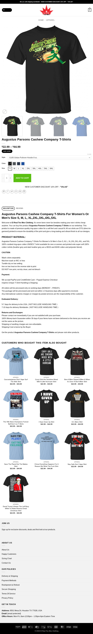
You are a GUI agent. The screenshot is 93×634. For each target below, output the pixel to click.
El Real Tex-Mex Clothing (49, 631)
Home (41, 20)
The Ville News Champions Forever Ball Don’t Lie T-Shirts (16, 423)
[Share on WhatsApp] (4, 192)
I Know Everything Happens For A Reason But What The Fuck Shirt (46, 465)
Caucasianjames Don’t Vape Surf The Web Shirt (16, 380)
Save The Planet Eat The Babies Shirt (16, 465)
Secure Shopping (9, 589)
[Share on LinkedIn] (24, 192)
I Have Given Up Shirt (46, 422)
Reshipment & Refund (11, 585)
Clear (89, 154)
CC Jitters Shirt (77, 422)
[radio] (10, 163)
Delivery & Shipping (10, 576)
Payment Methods (9, 580)
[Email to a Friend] (16, 192)
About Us (5, 550)
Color (4, 163)
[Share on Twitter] (12, 192)
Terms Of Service (8, 594)
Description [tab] (8, 208)
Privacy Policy (7, 598)
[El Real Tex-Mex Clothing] (46, 10)
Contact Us (6, 563)
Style (3, 157)
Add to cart (22, 178)
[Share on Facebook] (8, 192)
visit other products (71, 332)
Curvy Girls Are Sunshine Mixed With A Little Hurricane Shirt (46, 380)
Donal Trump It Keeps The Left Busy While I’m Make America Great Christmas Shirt (16, 509)
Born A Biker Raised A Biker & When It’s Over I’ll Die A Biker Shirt (77, 380)
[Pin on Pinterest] (20, 192)
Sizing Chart (7, 558)
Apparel (50, 20)
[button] (7, 10)
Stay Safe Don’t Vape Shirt (77, 464)
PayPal (14, 280)
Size (3, 168)
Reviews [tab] (19, 208)
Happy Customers (9, 554)
